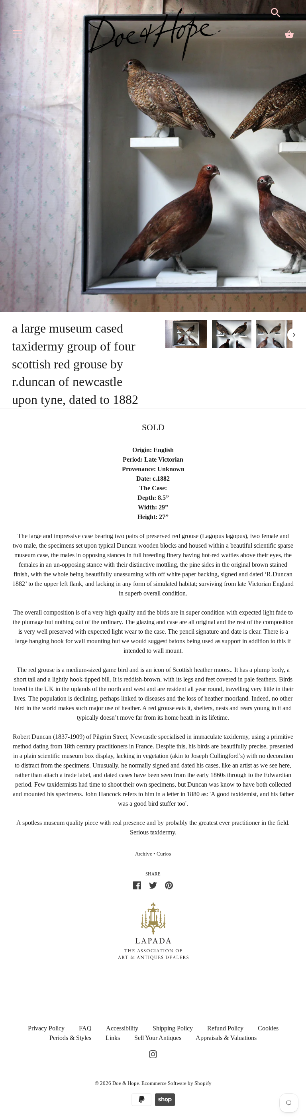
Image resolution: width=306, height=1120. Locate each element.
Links (113, 1037)
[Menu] (18, 35)
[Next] (294, 335)
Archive (143, 854)
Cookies (268, 1028)
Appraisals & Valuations (226, 1037)
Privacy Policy (46, 1028)
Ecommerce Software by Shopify (176, 1083)
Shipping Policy (173, 1028)
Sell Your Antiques (157, 1037)
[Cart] (289, 34)
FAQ (85, 1028)
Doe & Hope (125, 1083)
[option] (186, 335)
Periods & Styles (70, 1037)
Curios (164, 854)
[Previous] (165, 335)
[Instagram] (153, 1053)
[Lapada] (153, 930)
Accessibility (122, 1028)
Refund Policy (225, 1028)
